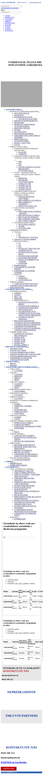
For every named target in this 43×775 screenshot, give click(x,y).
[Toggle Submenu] (22, 110)
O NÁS (7, 27)
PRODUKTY (9, 17)
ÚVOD (7, 16)
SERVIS (8, 21)
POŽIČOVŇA (10, 23)
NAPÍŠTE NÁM (8, 769)
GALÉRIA (9, 19)
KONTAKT (9, 30)
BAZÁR (8, 25)
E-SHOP (8, 29)
